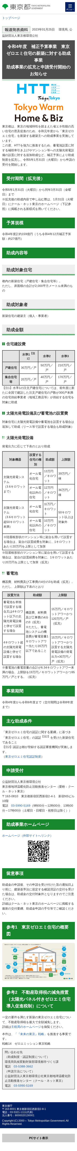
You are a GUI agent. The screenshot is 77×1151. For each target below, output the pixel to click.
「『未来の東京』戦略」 (30, 1034)
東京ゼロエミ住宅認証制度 (23, 756)
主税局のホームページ (26, 1026)
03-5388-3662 (23, 1066)
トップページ (11, 18)
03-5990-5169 (20, 805)
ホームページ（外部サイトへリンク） (27, 835)
